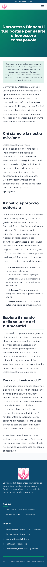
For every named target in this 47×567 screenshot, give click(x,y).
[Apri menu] (42, 6)
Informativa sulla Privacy (17, 539)
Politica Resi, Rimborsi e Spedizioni (22, 549)
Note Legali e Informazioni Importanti (24, 529)
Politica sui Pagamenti (16, 544)
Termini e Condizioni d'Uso (18, 534)
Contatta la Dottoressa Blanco (20, 510)
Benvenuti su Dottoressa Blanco (21, 514)
